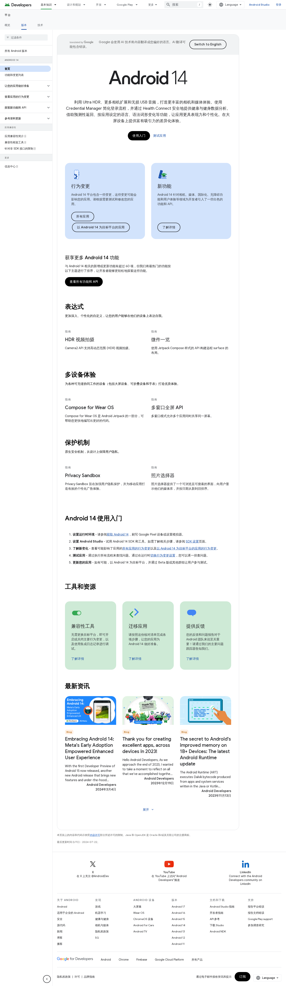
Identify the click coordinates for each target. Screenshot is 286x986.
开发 (99, 4)
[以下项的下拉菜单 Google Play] (138, 4)
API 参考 (215, 919)
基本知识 (46, 4)
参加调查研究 (256, 925)
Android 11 (178, 944)
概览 (7, 25)
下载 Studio (217, 925)
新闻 (59, 931)
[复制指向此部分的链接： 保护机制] (95, 443)
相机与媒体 (102, 925)
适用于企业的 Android (70, 913)
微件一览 (160, 340)
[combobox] (183, 4)
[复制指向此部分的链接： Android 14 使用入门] (127, 518)
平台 (8, 15)
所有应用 (82, 216)
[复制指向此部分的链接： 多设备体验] (101, 375)
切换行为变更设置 (162, 555)
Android (62, 906)
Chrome (124, 959)
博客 (59, 937)
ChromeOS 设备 (143, 919)
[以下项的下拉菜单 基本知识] (57, 4)
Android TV (140, 931)
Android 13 (178, 931)
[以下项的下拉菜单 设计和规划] (86, 4)
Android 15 (178, 919)
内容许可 (95, 835)
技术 (40, 25)
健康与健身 (102, 919)
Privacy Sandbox (82, 475)
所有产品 (197, 959)
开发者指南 (216, 913)
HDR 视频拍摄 (79, 340)
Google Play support (260, 919)
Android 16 (178, 913)
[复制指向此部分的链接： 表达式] (89, 307)
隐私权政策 (102, 931)
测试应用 (159, 136)
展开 (148, 810)
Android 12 (178, 937)
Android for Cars (143, 925)
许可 (77, 976)
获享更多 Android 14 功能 (92, 258)
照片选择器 (163, 475)
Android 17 (178, 906)
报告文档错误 (256, 913)
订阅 (242, 977)
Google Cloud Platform (169, 959)
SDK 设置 (192, 541)
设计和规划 (74, 4)
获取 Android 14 (118, 534)
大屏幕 (137, 906)
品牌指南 (89, 976)
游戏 (98, 906)
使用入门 (138, 136)
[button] (23, 86)
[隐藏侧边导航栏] (47, 979)
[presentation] (148, 306)
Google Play (125, 4)
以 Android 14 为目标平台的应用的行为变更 (187, 548)
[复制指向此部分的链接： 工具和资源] (101, 587)
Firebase (141, 959)
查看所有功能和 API (84, 282)
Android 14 (178, 925)
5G (97, 937)
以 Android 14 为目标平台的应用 (101, 227)
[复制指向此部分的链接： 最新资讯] (95, 686)
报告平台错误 (256, 906)
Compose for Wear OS (89, 407)
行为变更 (80, 186)
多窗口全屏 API (167, 407)
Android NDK (218, 931)
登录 (279, 4)
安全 (59, 919)
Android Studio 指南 (222, 906)
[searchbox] (26, 37)
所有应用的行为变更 (136, 548)
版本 (24, 25)
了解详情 (168, 227)
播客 (59, 944)
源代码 (61, 925)
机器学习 (100, 913)
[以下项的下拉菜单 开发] (107, 4)
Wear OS (138, 913)
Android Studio (259, 4)
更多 (151, 4)
